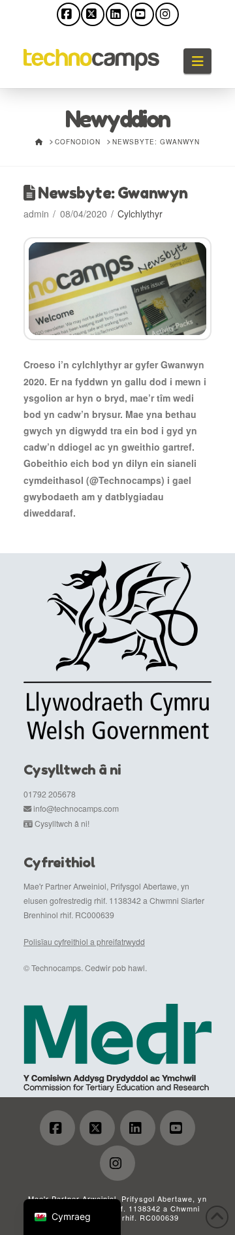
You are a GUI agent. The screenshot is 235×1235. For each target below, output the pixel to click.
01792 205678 (50, 793)
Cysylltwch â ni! (62, 823)
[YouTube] (142, 14)
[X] (92, 14)
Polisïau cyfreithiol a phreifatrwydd (84, 941)
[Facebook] (68, 14)
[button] (197, 61)
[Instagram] (167, 14)
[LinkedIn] (117, 14)
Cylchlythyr (140, 213)
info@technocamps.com (76, 808)
